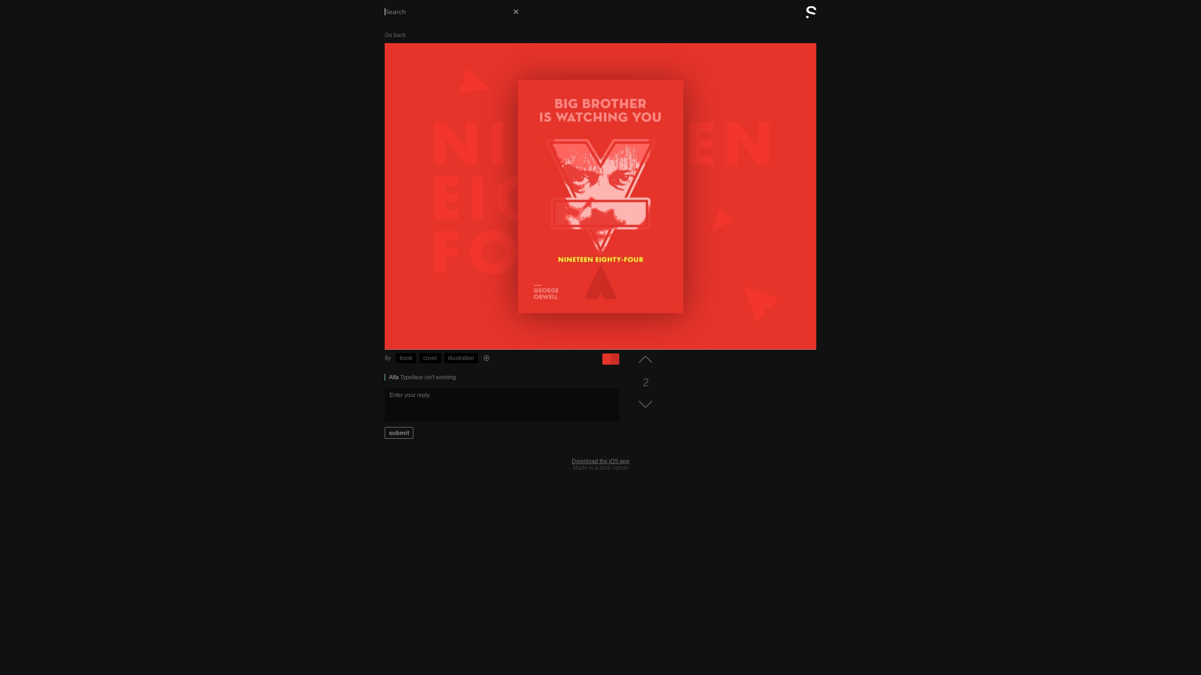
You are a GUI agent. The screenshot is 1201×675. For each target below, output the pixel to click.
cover (430, 358)
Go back (395, 35)
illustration (461, 358)
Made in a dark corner (601, 468)
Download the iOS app (601, 461)
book (406, 358)
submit (399, 432)
